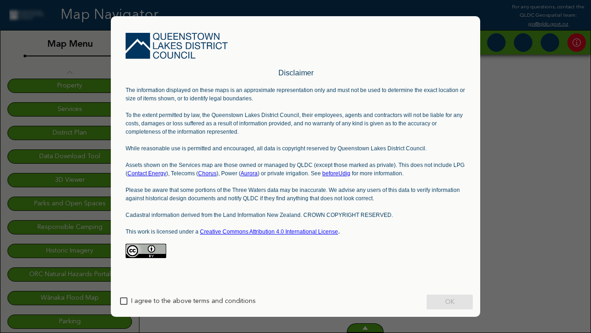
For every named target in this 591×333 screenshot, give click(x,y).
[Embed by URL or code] (296, 151)
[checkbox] (124, 301)
